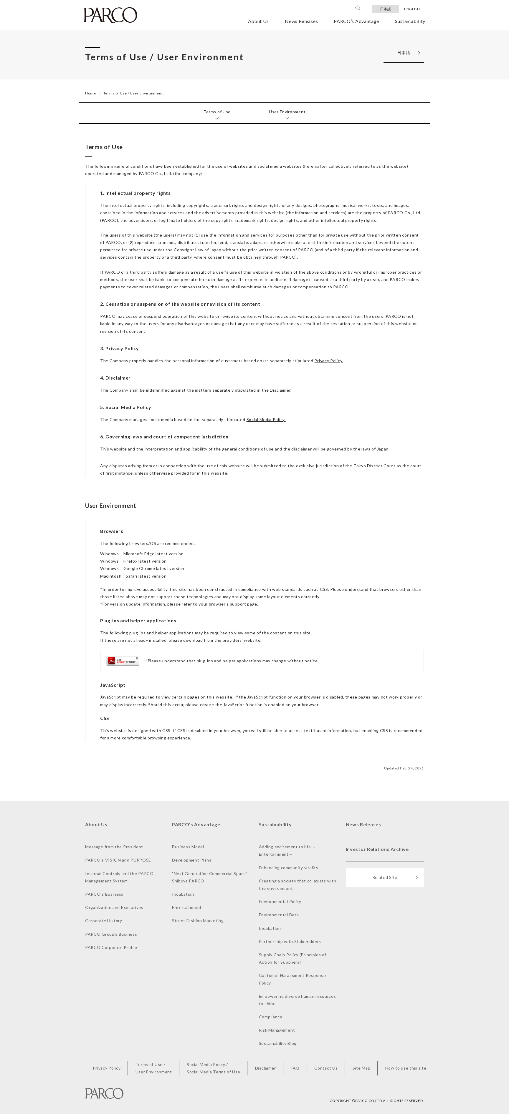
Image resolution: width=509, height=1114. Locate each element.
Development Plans (191, 859)
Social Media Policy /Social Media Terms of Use (213, 1068)
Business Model (188, 846)
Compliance (270, 1016)
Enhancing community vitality (288, 867)
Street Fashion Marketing (198, 920)
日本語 (385, 9)
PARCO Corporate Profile (111, 947)
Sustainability (410, 21)
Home (90, 93)
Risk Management (277, 1029)
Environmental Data (279, 914)
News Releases (301, 21)
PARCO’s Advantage (356, 21)
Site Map (362, 1067)
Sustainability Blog (278, 1043)
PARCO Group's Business (111, 934)
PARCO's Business (104, 894)
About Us (258, 21)
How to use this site (406, 1067)
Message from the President (114, 846)
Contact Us (326, 1067)
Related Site (384, 877)
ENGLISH (412, 9)
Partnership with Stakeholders (290, 941)
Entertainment (187, 907)
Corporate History (103, 920)
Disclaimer (265, 1067)
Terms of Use (217, 111)
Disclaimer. (281, 390)
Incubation (183, 894)
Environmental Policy (280, 901)
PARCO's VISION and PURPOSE (118, 859)
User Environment (287, 111)
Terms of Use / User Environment (133, 93)
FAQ (295, 1067)
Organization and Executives (114, 907)
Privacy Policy (107, 1067)
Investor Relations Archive (377, 849)
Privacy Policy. (328, 360)
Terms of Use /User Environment (153, 1068)
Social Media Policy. (266, 419)
